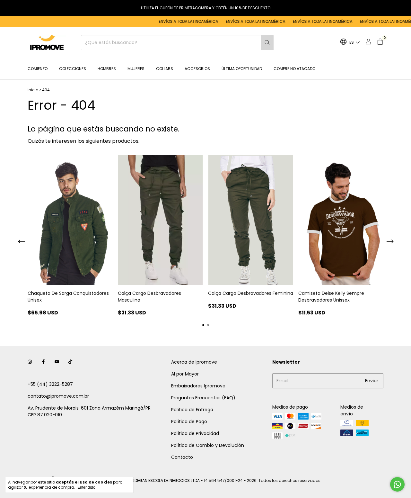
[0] (380, 42)
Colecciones (72, 68)
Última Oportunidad (242, 68)
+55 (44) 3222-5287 (50, 384)
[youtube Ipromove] (57, 362)
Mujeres (135, 68)
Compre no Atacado (294, 68)
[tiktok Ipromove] (70, 362)
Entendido (86, 487)
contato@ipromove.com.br (58, 396)
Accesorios (197, 68)
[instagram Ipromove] (30, 362)
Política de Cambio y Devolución (207, 445)
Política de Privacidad (195, 433)
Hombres (107, 68)
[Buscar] (267, 42)
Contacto (182, 457)
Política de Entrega (192, 409)
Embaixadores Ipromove (198, 386)
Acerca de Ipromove (194, 362)
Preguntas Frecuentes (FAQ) (203, 397)
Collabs (164, 68)
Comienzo (38, 68)
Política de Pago (189, 421)
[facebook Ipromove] (43, 362)
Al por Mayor (185, 374)
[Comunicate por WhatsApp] (397, 484)
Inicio (33, 90)
